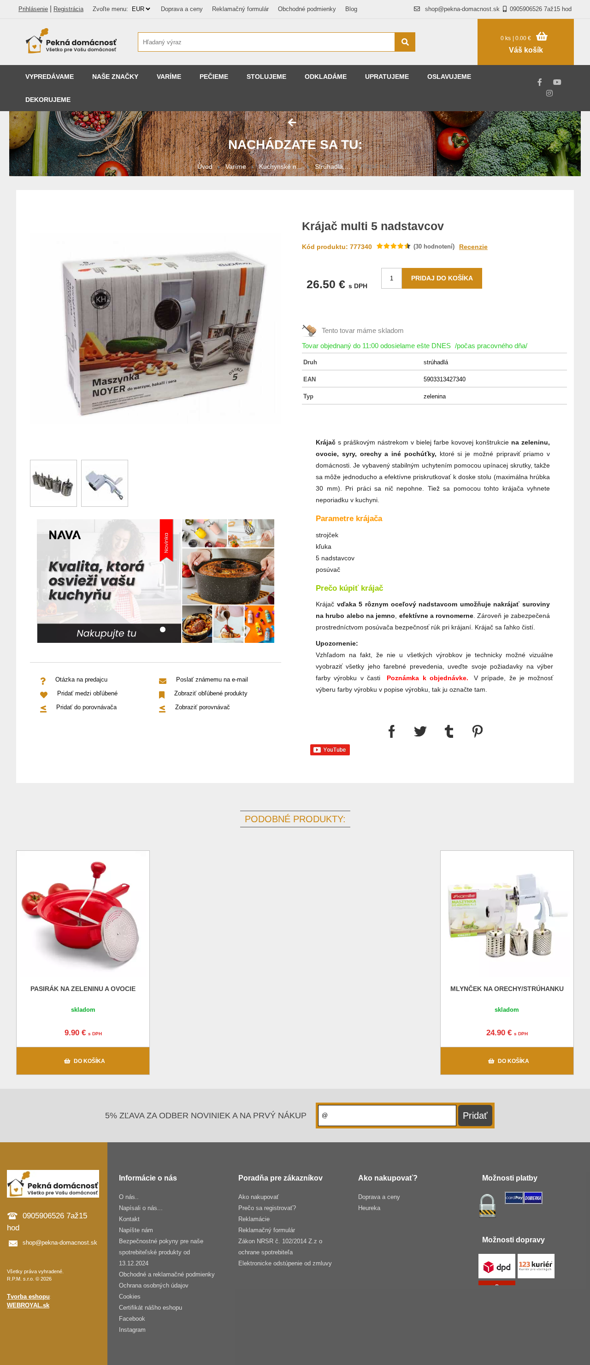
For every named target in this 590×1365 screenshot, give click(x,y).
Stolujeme (266, 76)
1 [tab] (162, 630)
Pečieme (214, 76)
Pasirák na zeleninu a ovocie (83, 988)
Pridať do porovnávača (86, 707)
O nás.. (129, 1196)
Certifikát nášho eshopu (150, 1307)
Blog (351, 9)
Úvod (204, 166)
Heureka (369, 1208)
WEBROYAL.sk (28, 1305)
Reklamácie (254, 1219)
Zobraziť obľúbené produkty (211, 693)
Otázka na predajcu (81, 679)
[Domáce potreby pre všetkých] (71, 42)
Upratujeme (387, 76)
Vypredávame (49, 76)
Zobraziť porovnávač (202, 707)
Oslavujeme (449, 76)
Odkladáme (326, 76)
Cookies (130, 1296)
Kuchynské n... (280, 166)
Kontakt (129, 1219)
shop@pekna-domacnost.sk (462, 9)
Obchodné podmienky (307, 9)
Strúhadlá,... (332, 166)
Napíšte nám (136, 1230)
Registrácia (68, 9)
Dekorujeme (48, 99)
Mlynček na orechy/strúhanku (507, 988)
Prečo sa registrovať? (267, 1208)
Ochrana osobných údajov (154, 1285)
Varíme (169, 76)
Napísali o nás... (141, 1208)
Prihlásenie (33, 9)
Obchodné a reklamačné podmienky (167, 1274)
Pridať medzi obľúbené (87, 693)
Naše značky (115, 76)
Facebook (132, 1318)
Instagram (132, 1329)
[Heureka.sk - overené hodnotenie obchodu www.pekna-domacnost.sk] (451, 60)
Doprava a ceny (182, 9)
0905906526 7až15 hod (541, 9)
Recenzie (473, 246)
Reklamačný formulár (240, 9)
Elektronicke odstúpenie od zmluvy (285, 1263)
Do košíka (89, 1061)
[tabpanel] (155, 582)
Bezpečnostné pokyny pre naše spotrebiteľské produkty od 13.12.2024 (161, 1252)
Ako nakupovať (258, 1196)
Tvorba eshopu (28, 1296)
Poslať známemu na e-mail (212, 679)
